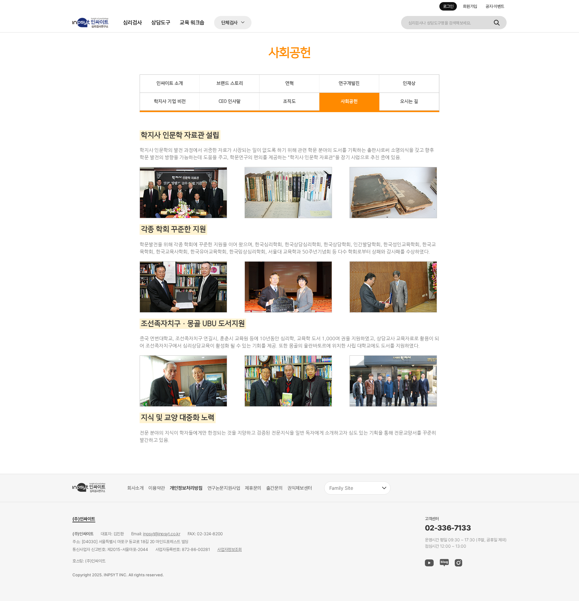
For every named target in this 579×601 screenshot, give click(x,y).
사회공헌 (349, 101)
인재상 (409, 83)
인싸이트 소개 (170, 83)
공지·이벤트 (495, 6)
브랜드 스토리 (230, 83)
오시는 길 (409, 101)
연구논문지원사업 (223, 488)
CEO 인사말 (230, 101)
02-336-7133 (448, 528)
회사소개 (135, 488)
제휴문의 (253, 488)
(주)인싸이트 (83, 519)
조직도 (289, 101)
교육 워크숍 (192, 22)
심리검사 (132, 22)
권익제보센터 (299, 488)
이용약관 (156, 488)
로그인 (448, 6)
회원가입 (470, 6)
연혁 (289, 83)
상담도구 (160, 22)
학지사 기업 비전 (170, 101)
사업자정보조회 (229, 549)
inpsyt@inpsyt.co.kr (161, 533)
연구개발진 (349, 83)
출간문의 (274, 488)
